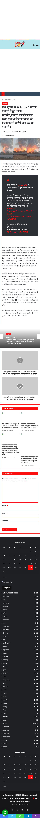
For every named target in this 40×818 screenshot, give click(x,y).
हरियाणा (5, 743)
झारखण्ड (5, 652)
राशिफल (5, 719)
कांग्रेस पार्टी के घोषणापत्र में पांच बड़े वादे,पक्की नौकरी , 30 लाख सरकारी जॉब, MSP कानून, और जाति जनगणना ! (29, 460)
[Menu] (37, 45)
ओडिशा (4, 612)
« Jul (4, 576)
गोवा (4, 639)
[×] (5, 812)
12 (14, 559)
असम (4, 599)
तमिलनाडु (5, 659)
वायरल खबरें (6, 733)
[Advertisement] (20, 20)
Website (5, 520)
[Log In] (34, 45)
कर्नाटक (5, 616)
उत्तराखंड (5, 609)
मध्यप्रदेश (12, 99)
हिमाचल (5, 746)
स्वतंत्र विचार (6, 736)
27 (20, 567)
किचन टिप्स (6, 619)
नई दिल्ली (5, 672)
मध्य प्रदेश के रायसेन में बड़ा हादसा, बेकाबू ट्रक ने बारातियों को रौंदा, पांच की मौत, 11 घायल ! (29, 426)
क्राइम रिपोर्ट (6, 626)
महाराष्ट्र (5, 706)
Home (6, 99)
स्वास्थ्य (5, 739)
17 (4, 563)
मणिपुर (4, 693)
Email (5, 512)
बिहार (4, 682)
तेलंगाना (5, 662)
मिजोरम (4, 709)
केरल (4, 622)
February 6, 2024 (18, 231)
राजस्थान (5, 716)
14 (25, 559)
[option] (20, 336)
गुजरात (4, 636)
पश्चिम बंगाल (6, 679)
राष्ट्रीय (5, 723)
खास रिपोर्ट (6, 629)
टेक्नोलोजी (5, 656)
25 (9, 567)
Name (5, 505)
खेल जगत (5, 632)
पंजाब (4, 676)
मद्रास (4, 696)
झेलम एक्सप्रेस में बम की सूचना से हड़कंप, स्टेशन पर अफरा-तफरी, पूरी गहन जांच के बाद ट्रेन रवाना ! (10, 426)
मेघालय (4, 713)
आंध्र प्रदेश (6, 602)
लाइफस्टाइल (6, 729)
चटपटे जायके (6, 642)
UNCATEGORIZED (10, 592)
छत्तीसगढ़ (5, 646)
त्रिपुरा (4, 666)
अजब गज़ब (6, 596)
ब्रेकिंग (4, 689)
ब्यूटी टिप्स (5, 686)
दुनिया (4, 669)
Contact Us (23, 804)
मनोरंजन (5, 703)
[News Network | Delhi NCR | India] (20, 44)
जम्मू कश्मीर (6, 649)
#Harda (22, 184)
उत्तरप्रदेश (5, 606)
